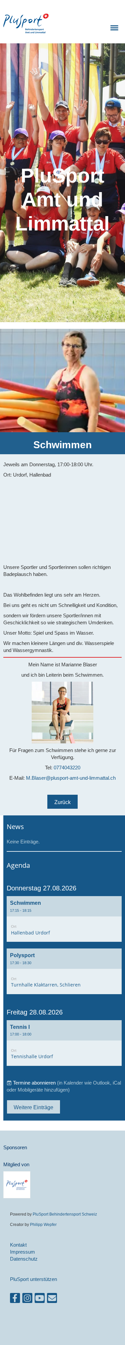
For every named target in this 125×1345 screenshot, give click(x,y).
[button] (64, 919)
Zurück (62, 802)
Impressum (22, 1252)
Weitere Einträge (33, 1107)
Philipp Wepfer (43, 1224)
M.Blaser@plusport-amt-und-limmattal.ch (71, 778)
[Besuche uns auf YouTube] (40, 1299)
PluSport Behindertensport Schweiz (65, 1214)
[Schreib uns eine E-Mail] (52, 1299)
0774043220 (67, 767)
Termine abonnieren (34, 1083)
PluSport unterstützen (33, 1279)
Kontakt (18, 1245)
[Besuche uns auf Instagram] (27, 1299)
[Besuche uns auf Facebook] (15, 1299)
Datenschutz (24, 1259)
